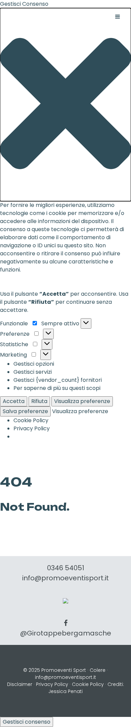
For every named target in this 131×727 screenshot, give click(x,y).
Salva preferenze (25, 411)
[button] (65, 104)
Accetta (14, 401)
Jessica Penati (65, 691)
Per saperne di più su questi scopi (56, 388)
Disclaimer (19, 684)
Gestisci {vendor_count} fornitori (57, 380)
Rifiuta (39, 401)
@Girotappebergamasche (65, 633)
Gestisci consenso (26, 722)
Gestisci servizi (32, 372)
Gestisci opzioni (33, 364)
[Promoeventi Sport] (65, 600)
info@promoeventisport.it (65, 578)
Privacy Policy (31, 428)
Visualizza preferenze (82, 401)
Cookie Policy (30, 420)
